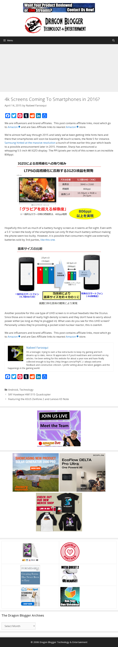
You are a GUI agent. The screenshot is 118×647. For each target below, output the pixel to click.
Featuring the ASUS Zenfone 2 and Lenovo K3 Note (38, 399)
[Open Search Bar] (113, 40)
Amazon (13, 127)
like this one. (47, 239)
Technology (26, 389)
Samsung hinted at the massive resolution (30, 142)
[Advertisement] (59, 67)
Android (13, 389)
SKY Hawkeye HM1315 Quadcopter (29, 394)
